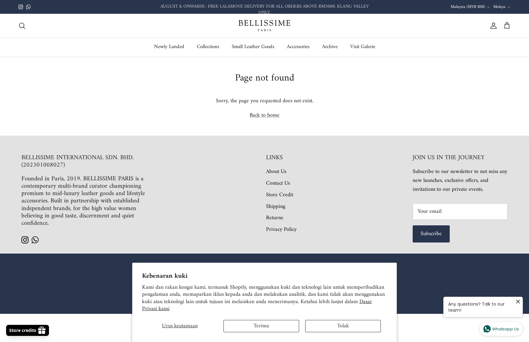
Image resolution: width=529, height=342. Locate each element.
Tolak (343, 326)
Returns (274, 218)
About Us (276, 171)
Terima (261, 326)
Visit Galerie (362, 46)
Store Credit (279, 195)
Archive (330, 46)
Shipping (275, 206)
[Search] (22, 25)
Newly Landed (169, 46)
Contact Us (278, 183)
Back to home (264, 115)
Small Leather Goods (253, 46)
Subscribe (431, 234)
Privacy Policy (281, 229)
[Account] (492, 25)
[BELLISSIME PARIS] (264, 25)
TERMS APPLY (323, 9)
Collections (208, 46)
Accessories (298, 46)
